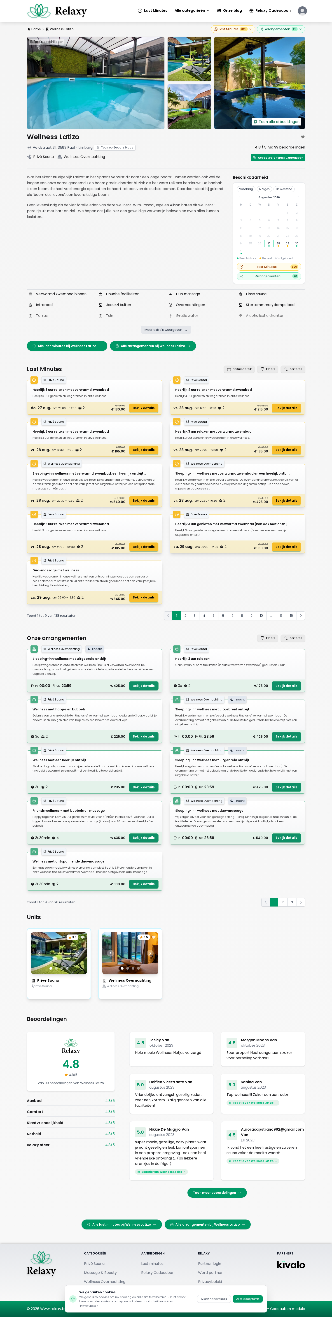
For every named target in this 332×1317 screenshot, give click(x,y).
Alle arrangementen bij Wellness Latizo (153, 346)
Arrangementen (280, 29)
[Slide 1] (50, 968)
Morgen (264, 189)
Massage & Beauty (100, 1272)
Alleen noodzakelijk (214, 1299)
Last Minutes (155, 10)
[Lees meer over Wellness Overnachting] (130, 994)
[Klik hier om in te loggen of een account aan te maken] (302, 11)
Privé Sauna (48, 980)
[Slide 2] (56, 968)
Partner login (209, 1263)
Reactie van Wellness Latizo (253, 1103)
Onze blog (232, 10)
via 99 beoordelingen (286, 147)
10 (261, 615)
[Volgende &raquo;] (301, 615)
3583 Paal (66, 147)
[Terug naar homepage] (41, 1272)
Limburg (85, 147)
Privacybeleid (89, 1306)
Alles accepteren (247, 1299)
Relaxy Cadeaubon (273, 10)
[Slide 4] (67, 968)
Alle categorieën (190, 10)
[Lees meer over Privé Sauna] (59, 994)
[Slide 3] (61, 968)
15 (281, 615)
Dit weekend (284, 189)
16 (291, 615)
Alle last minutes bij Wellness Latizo (67, 346)
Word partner (210, 1272)
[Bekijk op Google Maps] (29, 147)
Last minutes (152, 1263)
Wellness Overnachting (130, 980)
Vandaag (246, 189)
